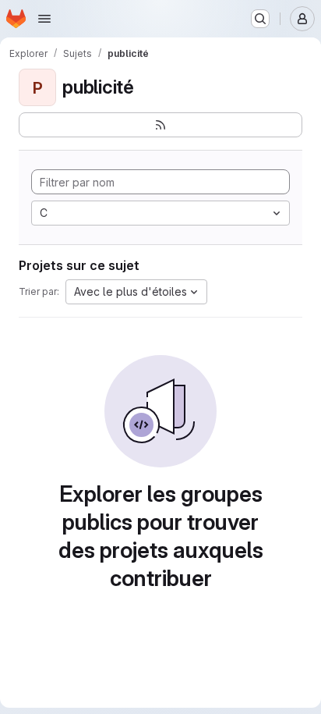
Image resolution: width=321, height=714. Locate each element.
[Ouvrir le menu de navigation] (44, 18)
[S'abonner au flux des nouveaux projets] (160, 124)
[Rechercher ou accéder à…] (260, 18)
